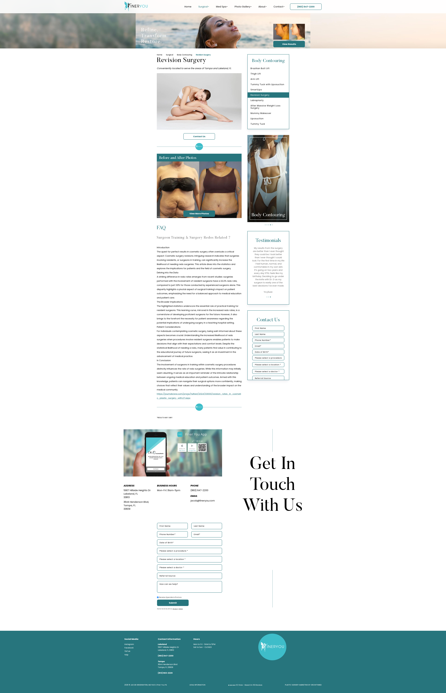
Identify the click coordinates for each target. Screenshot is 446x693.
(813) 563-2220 (165, 673)
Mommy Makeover (261, 113)
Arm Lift (255, 79)
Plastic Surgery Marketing (296, 685)
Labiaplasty (257, 100)
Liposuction (257, 118)
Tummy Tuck (258, 123)
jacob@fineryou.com (202, 500)
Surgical (203, 6)
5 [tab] (272, 224)
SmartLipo (256, 89)
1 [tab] (265, 224)
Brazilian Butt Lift (260, 68)
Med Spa (221, 6)
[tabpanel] (268, 178)
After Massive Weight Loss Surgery (265, 106)
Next (239, 189)
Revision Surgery (260, 95)
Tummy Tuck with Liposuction (267, 84)
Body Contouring (184, 54)
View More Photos (199, 213)
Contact (278, 6)
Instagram (129, 644)
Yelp (126, 654)
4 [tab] (270, 224)
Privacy (175, 609)
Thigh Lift (256, 73)
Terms (181, 609)
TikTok (127, 651)
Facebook (129, 647)
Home (187, 6)
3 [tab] (268, 224)
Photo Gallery (242, 6)
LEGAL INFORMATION (197, 685)
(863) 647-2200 (199, 490)
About (261, 6)
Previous (159, 189)
